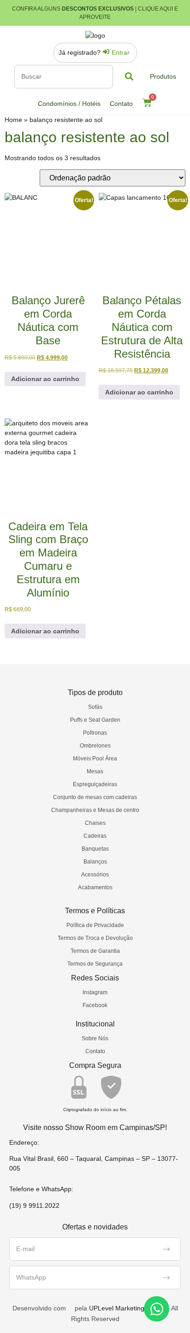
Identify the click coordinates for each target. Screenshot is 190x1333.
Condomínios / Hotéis (69, 103)
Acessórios (95, 874)
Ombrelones (95, 745)
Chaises (95, 823)
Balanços (95, 861)
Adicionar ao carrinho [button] (45, 379)
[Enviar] (166, 1249)
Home (13, 119)
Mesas (95, 771)
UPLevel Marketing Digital (126, 1308)
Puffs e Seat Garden (95, 720)
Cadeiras (95, 836)
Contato (121, 103)
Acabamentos (95, 887)
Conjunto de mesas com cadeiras (95, 797)
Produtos (163, 76)
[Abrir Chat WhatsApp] (156, 1308)
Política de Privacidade (95, 925)
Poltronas (95, 733)
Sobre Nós (95, 1038)
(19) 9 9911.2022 (34, 1205)
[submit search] (129, 76)
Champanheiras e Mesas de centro (95, 810)
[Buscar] (63, 76)
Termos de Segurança (95, 964)
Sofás (95, 707)
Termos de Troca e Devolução (95, 938)
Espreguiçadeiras (95, 784)
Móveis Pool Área (95, 758)
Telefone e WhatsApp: (41, 1189)
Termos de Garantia (95, 951)
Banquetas (95, 849)
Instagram (95, 992)
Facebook (95, 1005)
